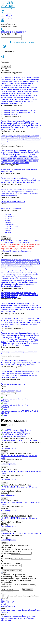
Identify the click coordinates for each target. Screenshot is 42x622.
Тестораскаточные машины (26, 142)
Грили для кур (32, 151)
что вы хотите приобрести (11, 563)
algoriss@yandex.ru (8, 24)
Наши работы (16, 610)
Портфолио (9, 224)
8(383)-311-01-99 (20, 32)
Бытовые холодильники (25, 101)
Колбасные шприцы (26, 178)
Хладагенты (25, 125)
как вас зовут (6, 553)
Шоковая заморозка (8, 101)
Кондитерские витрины (17, 89)
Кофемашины (18, 155)
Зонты (36, 189)
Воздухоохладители (15, 121)
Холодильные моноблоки (10, 85)
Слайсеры (18, 182)
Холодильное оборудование (20, 251)
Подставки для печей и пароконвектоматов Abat (19, 193)
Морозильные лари (8, 95)
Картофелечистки (26, 153)
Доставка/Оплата (28, 610)
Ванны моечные (7, 189)
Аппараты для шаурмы (9, 151)
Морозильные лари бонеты (26, 95)
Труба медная (15, 125)
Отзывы (8, 232)
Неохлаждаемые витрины (11, 97)
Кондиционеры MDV (9, 114)
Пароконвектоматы (25, 157)
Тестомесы (11, 142)
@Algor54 (5, 62)
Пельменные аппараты (9, 178)
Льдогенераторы (7, 93)
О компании (5, 610)
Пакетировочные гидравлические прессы (17, 191)
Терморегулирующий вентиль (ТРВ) (15, 123)
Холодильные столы (13, 91)
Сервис (20, 240)
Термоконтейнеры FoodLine (11, 103)
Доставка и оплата (8, 242)
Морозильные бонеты (22, 93)
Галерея (8, 230)
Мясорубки (30, 180)
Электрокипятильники (20, 163)
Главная (8, 214)
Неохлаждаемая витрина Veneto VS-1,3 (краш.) (19, 440)
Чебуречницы (6, 163)
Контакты (9, 228)
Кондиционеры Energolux (28, 112)
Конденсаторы (28, 121)
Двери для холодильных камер (28, 79)
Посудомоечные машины (22, 159)
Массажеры (21, 180)
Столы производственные (24, 189)
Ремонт (8, 222)
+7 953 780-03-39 (9, 51)
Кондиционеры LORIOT (10, 110)
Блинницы (23, 151)
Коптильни (5, 180)
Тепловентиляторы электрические (24, 169)
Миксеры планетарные (9, 138)
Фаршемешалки (29, 182)
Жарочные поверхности (10, 153)
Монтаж (8, 218)
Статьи (38, 610)
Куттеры (13, 180)
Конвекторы (5, 169)
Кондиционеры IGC (28, 110)
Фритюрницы (32, 161)
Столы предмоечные (9, 195)
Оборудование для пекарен (11, 136)
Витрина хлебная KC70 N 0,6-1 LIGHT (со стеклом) (21, 534)
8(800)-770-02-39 (7, 32)
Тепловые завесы (7, 171)
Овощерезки (12, 157)
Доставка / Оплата (12, 226)
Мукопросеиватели (26, 138)
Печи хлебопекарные (15, 140)
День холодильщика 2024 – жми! (23, 42)
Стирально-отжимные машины (13, 202)
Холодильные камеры (9, 77)
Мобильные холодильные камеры (20, 83)
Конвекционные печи (30, 136)
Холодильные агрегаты (17, 87)
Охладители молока (16, 99)
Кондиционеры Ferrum (9, 112)
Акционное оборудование (11, 208)
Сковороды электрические (16, 161)
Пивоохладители (30, 99)
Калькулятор (10, 216)
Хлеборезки (5, 144)
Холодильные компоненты (17, 618)
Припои (4, 121)
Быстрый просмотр (8, 448)
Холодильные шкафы (30, 91)
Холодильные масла (18, 127)
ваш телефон (6, 558)
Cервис (8, 220)
